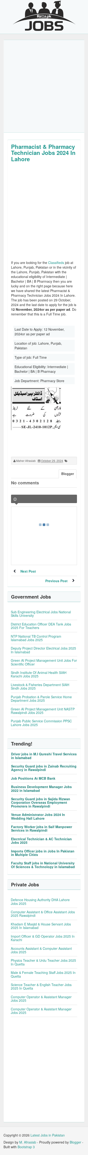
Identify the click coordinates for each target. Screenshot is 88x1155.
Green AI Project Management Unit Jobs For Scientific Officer (44, 662)
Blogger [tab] (67, 473)
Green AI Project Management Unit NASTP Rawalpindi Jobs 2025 (43, 711)
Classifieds (56, 262)
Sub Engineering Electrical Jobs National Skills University (41, 614)
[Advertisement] (44, 86)
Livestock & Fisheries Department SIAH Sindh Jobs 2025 (40, 686)
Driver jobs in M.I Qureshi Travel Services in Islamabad (44, 756)
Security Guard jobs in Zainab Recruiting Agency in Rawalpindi (44, 768)
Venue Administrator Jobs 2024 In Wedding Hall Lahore (38, 816)
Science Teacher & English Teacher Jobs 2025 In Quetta (41, 986)
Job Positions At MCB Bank (33, 778)
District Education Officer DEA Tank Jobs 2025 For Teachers (41, 626)
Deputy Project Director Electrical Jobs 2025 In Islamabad (43, 650)
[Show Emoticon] (15, 499)
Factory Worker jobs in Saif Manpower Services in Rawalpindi (41, 828)
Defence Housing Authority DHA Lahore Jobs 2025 (40, 901)
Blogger (75, 1142)
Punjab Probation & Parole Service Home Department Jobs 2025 (41, 698)
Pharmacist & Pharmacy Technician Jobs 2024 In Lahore (43, 153)
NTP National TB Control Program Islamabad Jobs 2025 (36, 638)
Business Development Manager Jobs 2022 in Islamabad (41, 788)
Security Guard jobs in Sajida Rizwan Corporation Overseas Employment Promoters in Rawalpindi (40, 802)
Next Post (28, 571)
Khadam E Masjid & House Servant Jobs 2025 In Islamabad (41, 926)
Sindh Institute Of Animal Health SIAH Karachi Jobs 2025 (38, 674)
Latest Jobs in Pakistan (48, 1135)
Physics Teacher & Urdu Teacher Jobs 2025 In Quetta (43, 962)
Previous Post (56, 580)
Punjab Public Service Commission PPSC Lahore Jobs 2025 (41, 723)
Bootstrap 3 (26, 1146)
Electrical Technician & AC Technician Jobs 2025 (41, 841)
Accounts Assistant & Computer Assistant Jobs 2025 (41, 950)
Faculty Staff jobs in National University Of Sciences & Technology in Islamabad (43, 865)
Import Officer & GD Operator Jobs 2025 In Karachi (43, 938)
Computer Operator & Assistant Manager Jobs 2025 (41, 998)
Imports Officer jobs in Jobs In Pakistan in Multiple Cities (42, 853)
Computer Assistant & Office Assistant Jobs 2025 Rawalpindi (43, 914)
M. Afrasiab (27, 1142)
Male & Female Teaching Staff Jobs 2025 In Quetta (43, 974)
